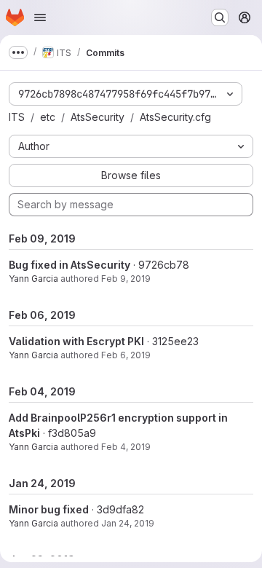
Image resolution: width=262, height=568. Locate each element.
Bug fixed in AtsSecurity (69, 265)
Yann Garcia (33, 278)
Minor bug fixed (49, 509)
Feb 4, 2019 (126, 446)
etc (47, 117)
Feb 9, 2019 (126, 278)
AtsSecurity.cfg (175, 117)
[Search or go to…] (220, 17)
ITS (17, 117)
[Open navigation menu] (40, 17)
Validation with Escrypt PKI (76, 341)
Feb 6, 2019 (126, 355)
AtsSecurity (97, 117)
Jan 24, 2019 (127, 523)
